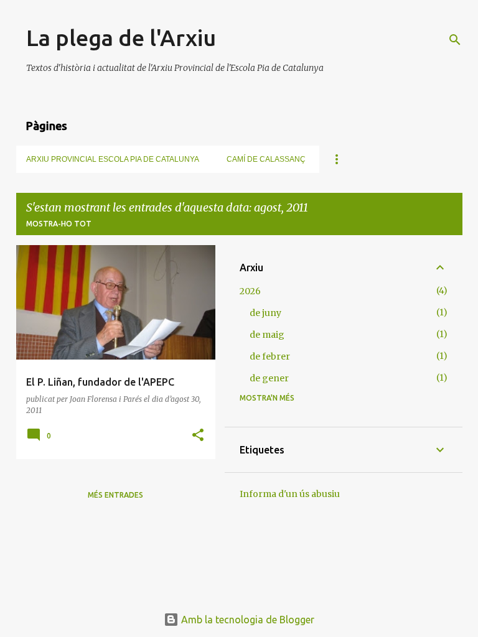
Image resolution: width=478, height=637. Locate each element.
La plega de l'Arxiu (121, 37)
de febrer (270, 356)
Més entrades (115, 495)
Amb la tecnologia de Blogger (246, 619)
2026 (250, 291)
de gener (269, 378)
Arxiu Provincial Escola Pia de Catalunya (112, 159)
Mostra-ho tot (58, 224)
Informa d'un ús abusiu (290, 494)
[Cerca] (455, 40)
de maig (267, 334)
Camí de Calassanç (266, 159)
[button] (197, 435)
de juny (265, 312)
